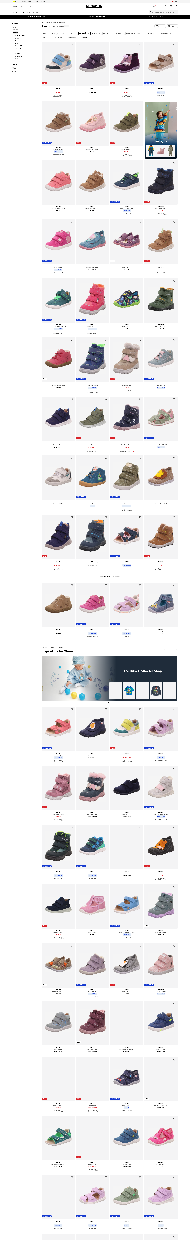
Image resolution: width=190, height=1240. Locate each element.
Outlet (17, 1)
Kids (29, 6)
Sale (53, 33)
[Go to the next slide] (176, 651)
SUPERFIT (62, 22)
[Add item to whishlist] (72, 44)
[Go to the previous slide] (165, 651)
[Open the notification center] (165, 6)
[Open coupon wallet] (154, 6)
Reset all (84, 37)
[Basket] (176, 6)
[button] (160, 26)
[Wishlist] (171, 6)
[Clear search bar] (176, 12)
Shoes (55, 22)
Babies (48, 22)
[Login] (160, 6)
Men (22, 6)
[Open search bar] (150, 12)
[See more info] (58, 98)
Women (15, 6)
